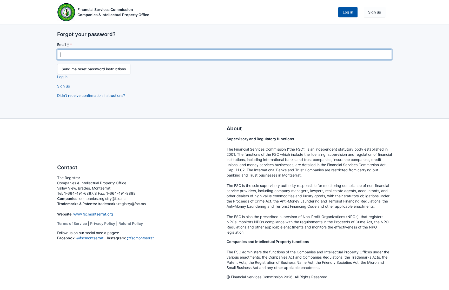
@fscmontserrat (89, 238)
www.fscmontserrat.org (93, 214)
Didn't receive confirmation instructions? (91, 95)
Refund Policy (130, 223)
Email (63, 44)
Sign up (374, 12)
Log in (348, 12)
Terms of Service (72, 223)
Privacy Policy (102, 223)
